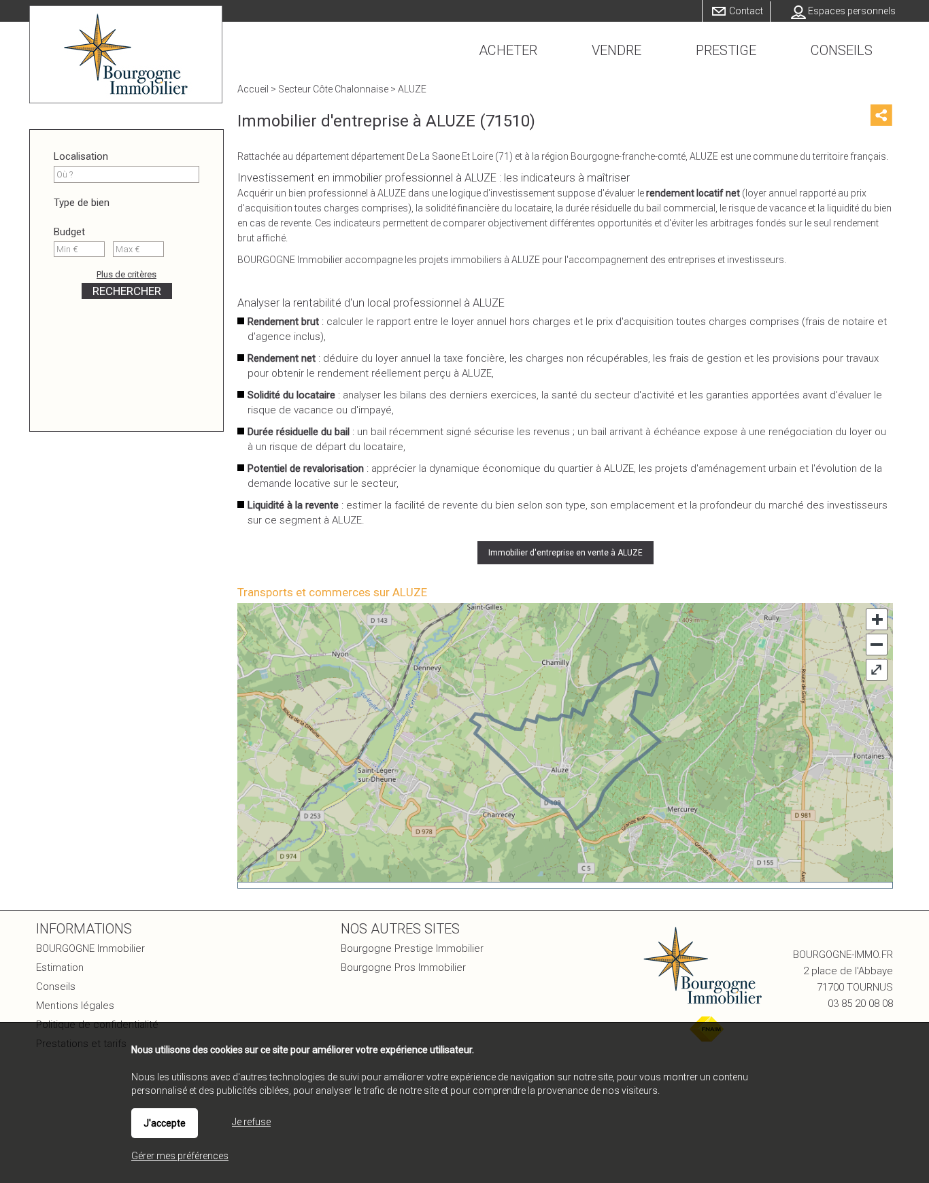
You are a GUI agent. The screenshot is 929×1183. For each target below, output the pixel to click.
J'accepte (164, 1123)
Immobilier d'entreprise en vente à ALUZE (565, 553)
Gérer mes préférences (180, 1155)
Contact (746, 10)
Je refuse (251, 1121)
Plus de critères (126, 274)
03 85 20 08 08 (860, 1003)
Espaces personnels (852, 10)
